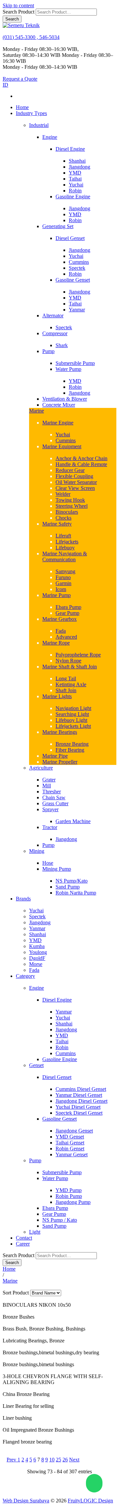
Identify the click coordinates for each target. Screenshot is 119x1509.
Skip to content (18, 5)
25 (58, 1459)
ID (5, 85)
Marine (10, 1281)
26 (65, 1459)
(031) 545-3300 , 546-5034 (31, 37)
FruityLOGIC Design (90, 1500)
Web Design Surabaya (26, 1500)
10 (52, 1459)
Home (9, 1269)
